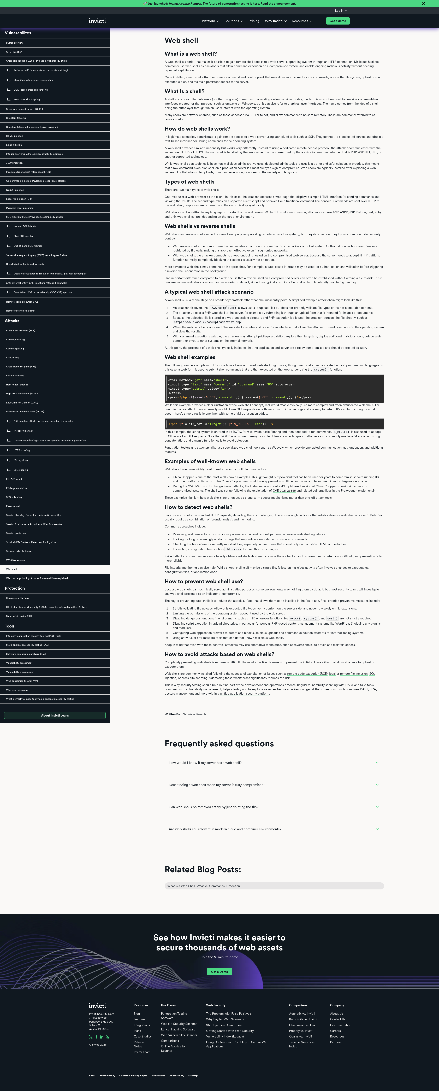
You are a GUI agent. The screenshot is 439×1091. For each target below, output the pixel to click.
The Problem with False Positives (228, 1013)
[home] (97, 20)
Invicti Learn (142, 1052)
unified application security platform (244, 693)
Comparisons (170, 1040)
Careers (335, 1031)
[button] (341, 10)
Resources (337, 1036)
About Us (336, 1013)
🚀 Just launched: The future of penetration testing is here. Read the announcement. (219, 3)
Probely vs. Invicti (301, 1031)
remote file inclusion (354, 673)
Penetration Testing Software (174, 1016)
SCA (363, 685)
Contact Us (337, 1019)
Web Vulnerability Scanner (179, 1035)
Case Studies (143, 1036)
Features (139, 1019)
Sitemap (193, 1075)
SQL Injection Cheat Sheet (224, 1025)
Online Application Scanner (173, 1048)
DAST (349, 685)
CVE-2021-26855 (284, 490)
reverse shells (195, 234)
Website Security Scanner (179, 1023)
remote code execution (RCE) (307, 673)
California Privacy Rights (133, 1075)
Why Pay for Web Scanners (225, 1019)
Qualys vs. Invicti (300, 1036)
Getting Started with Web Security (230, 1031)
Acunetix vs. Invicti (302, 1013)
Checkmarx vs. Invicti (303, 1025)
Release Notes (139, 1044)
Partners (335, 1042)
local (332, 673)
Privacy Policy (107, 1075)
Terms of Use (158, 1075)
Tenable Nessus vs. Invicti (302, 1044)
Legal (92, 1075)
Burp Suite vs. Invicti (303, 1019)
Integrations (142, 1025)
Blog (137, 1013)
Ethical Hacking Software (178, 1029)
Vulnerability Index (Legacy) (225, 1036)
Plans (137, 1031)
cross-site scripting (194, 678)
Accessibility (176, 1075)
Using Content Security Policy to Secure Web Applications (237, 1044)
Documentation (340, 1025)
